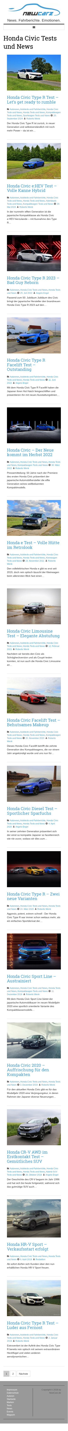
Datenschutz (13, 1393)
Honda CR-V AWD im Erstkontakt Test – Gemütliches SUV (27, 1156)
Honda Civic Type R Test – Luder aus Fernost (32, 1325)
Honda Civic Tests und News (33, 290)
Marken (10, 1402)
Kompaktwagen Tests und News (38, 204)
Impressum (12, 1390)
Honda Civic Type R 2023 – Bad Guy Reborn (33, 280)
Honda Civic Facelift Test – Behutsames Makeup (33, 722)
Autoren (10, 1396)
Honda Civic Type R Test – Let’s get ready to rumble (32, 99)
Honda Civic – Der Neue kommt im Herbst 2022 (30, 452)
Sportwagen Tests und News (36, 115)
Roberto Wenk (33, 118)
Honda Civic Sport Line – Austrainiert (31, 978)
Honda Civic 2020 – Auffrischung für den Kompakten (28, 1069)
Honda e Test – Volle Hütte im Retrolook (33, 545)
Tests (9, 1405)
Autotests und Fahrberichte (33, 109)
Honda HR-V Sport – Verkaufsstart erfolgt (27, 1246)
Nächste (23, 1373)
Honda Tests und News (34, 112)
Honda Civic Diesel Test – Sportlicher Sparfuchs (32, 811)
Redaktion (40, 1259)
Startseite (11, 1399)
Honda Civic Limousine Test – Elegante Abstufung (33, 633)
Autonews (14, 109)
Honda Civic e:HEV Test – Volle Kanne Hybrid (32, 188)
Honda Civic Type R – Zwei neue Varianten (33, 896)
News (9, 1408)
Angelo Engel (42, 293)
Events (10, 1411)
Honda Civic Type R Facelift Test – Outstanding (26, 364)
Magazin (11, 1415)
